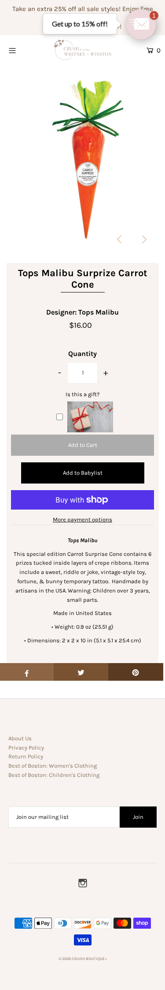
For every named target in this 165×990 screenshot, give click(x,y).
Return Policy (25, 756)
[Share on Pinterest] (135, 672)
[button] (140, 24)
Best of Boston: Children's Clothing (53, 775)
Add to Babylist (83, 472)
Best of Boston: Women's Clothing (52, 765)
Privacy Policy (26, 747)
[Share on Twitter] (81, 672)
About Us (20, 738)
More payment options (82, 519)
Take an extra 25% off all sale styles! (66, 9)
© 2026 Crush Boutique (82, 958)
